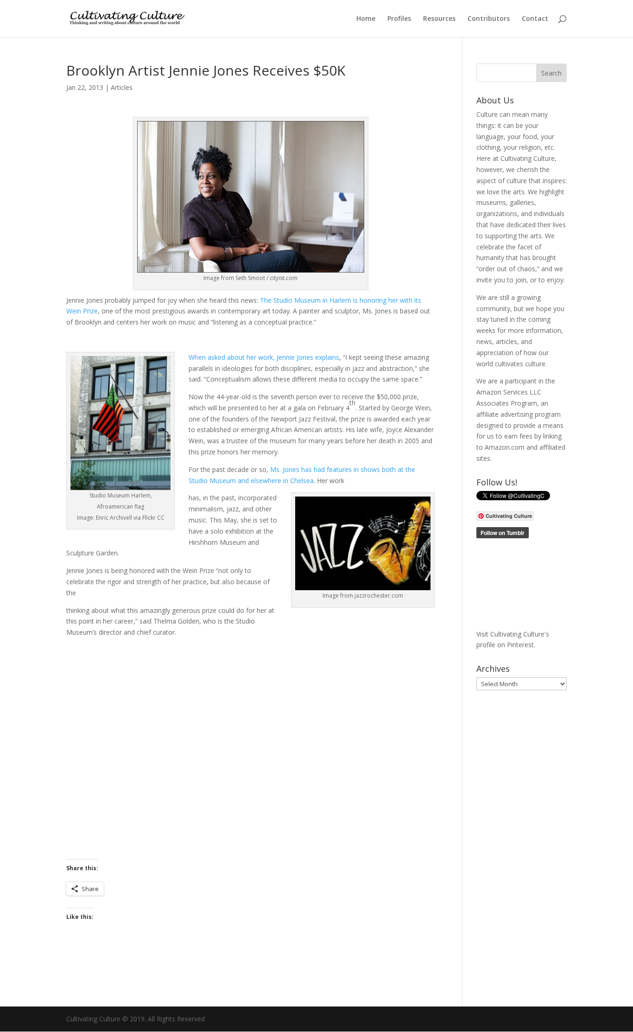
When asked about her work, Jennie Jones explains (264, 357)
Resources (439, 19)
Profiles (399, 19)
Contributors (489, 19)
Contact (535, 19)
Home (365, 19)
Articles (122, 87)
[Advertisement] (250, 748)
